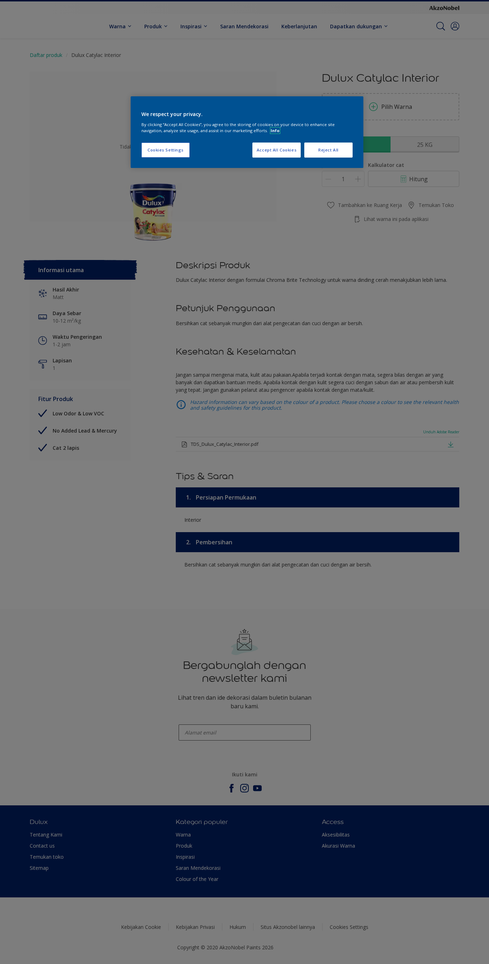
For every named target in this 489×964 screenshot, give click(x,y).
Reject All (328, 150)
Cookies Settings (165, 150)
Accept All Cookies (276, 150)
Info (275, 130)
